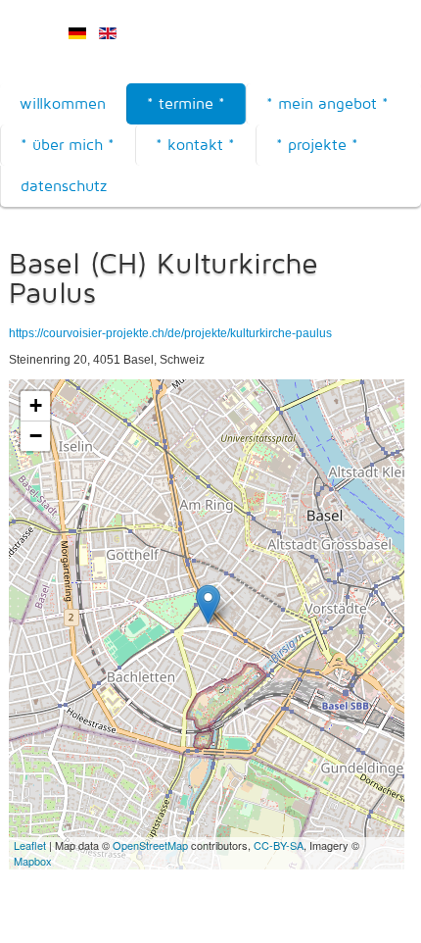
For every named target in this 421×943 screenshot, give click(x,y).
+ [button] (35, 405)
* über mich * (68, 144)
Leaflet (30, 845)
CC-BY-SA (279, 845)
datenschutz (64, 185)
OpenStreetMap (150, 845)
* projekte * (317, 144)
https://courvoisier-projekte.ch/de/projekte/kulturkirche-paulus (170, 333)
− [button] (35, 435)
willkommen (63, 103)
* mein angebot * (327, 103)
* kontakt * (195, 144)
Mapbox (33, 861)
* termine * (186, 103)
